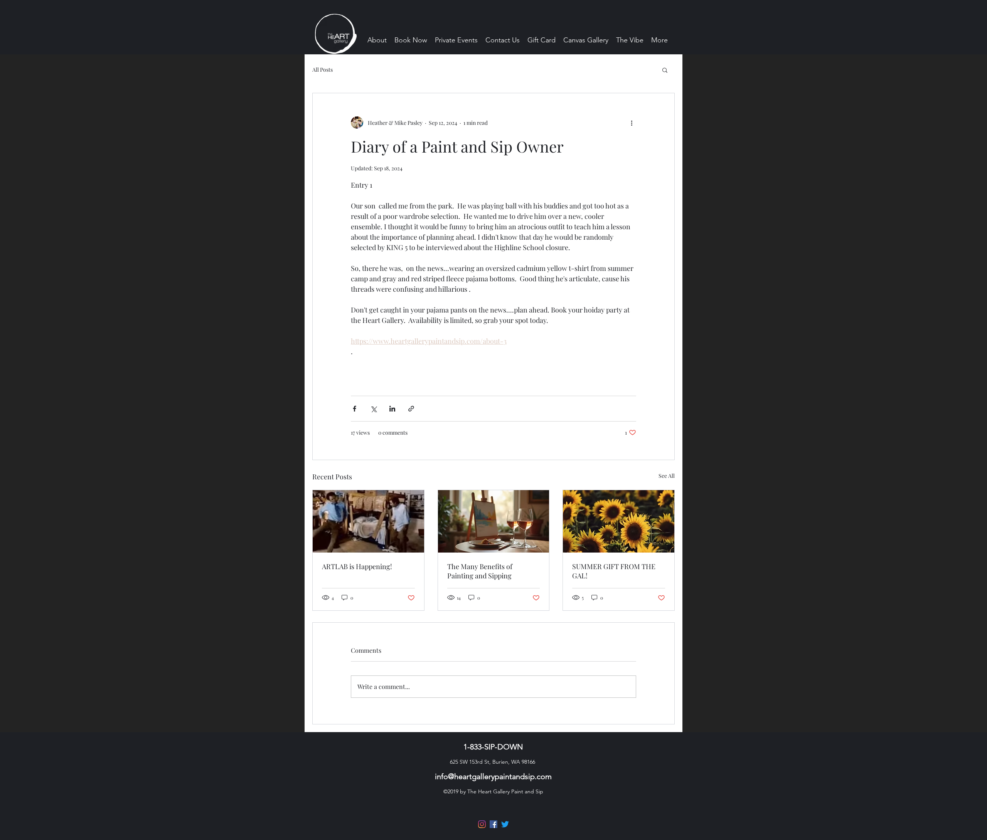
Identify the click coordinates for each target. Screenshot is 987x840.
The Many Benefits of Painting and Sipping (479, 571)
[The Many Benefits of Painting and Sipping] (493, 521)
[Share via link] (411, 408)
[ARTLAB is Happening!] (368, 521)
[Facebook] (493, 824)
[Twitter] (505, 824)
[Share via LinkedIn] (392, 408)
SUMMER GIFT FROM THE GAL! (613, 571)
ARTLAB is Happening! (357, 566)
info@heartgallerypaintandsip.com (493, 776)
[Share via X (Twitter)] (373, 408)
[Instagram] (482, 824)
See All (667, 475)
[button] (665, 70)
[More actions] (631, 122)
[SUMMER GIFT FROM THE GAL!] (618, 521)
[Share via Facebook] (354, 408)
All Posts (322, 69)
